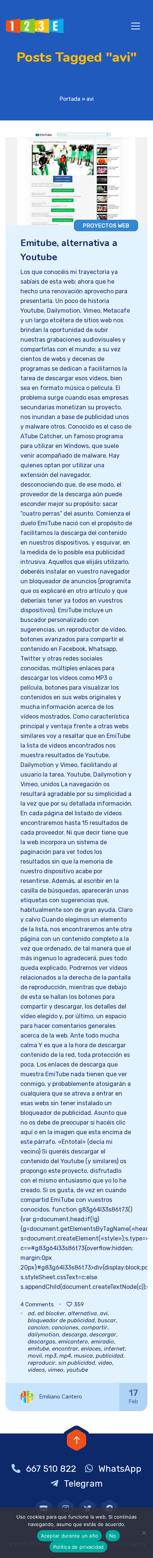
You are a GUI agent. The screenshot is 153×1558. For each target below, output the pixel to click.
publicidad (109, 1355)
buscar (107, 1320)
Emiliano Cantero (60, 1396)
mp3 (50, 1355)
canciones (65, 1327)
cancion (38, 1327)
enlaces (91, 1348)
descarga (74, 1334)
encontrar (65, 1348)
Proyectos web (106, 225)
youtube (77, 1370)
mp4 (65, 1355)
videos (36, 1370)
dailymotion (43, 1334)
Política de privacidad (78, 1547)
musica (83, 1355)
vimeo (56, 1370)
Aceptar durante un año (69, 1536)
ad (31, 1313)
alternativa (82, 1313)
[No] (143, 1532)
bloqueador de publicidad (61, 1320)
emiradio (102, 1341)
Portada (69, 99)
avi (104, 1313)
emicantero (73, 1341)
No (112, 1536)
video (105, 1362)
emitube (38, 1348)
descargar (102, 1334)
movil (35, 1355)
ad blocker (51, 1313)
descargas (41, 1341)
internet (114, 1348)
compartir (94, 1327)
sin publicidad (76, 1362)
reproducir (41, 1362)
